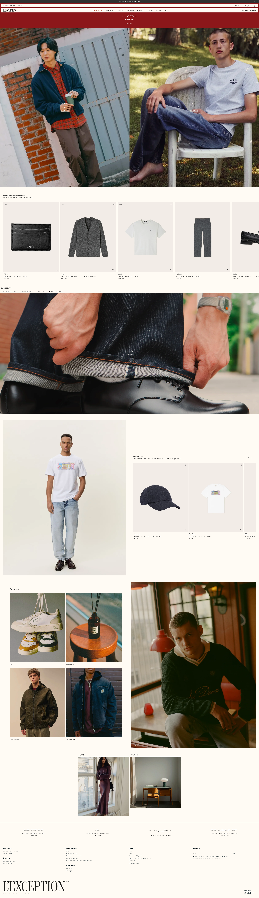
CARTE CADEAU (225, 830)
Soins (150, 10)
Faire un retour (72, 858)
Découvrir (129, 23)
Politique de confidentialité (140, 858)
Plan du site (134, 863)
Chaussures (130, 10)
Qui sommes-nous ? (9, 861)
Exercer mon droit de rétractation (79, 861)
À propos (253, 10)
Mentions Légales (136, 856)
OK (234, 853)
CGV (131, 851)
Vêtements (119, 10)
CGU (131, 853)
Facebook (69, 868)
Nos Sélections (161, 10)
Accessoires (141, 10)
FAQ (67, 851)
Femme (81, 755)
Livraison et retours (74, 856)
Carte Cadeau (7, 853)
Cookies (132, 861)
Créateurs (109, 10)
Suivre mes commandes (11, 851)
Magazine (245, 10)
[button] (254, 1)
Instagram (69, 871)
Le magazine (7, 863)
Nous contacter (71, 853)
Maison (134, 755)
